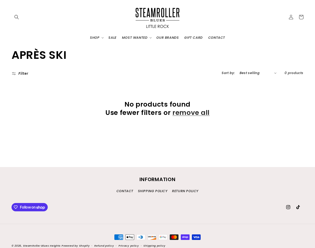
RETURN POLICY (185, 191)
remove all (191, 112)
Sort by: (228, 73)
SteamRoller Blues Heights (42, 246)
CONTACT (124, 191)
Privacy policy (129, 246)
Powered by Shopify (76, 246)
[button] (17, 17)
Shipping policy (154, 246)
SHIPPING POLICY (153, 191)
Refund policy (104, 246)
